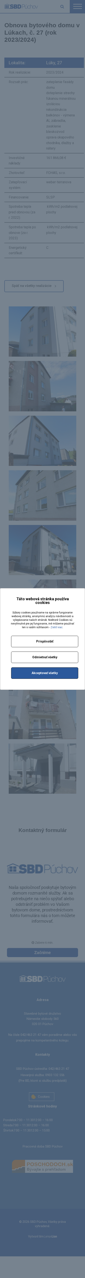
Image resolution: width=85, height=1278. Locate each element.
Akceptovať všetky (45, 673)
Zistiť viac (57, 627)
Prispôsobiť (44, 641)
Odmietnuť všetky (44, 657)
